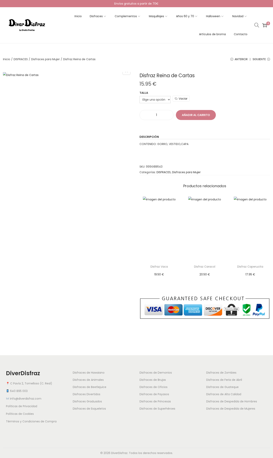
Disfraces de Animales (88, 380)
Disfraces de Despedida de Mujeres (230, 409)
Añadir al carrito (196, 115)
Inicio (6, 59)
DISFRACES (21, 59)
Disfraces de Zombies (221, 373)
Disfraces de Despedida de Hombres (231, 401)
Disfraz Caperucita (250, 267)
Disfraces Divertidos (86, 394)
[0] (264, 25)
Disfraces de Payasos (154, 394)
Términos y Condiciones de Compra (31, 421)
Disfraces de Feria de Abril (224, 380)
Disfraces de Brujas (152, 380)
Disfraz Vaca (159, 267)
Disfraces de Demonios (155, 373)
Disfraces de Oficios (153, 387)
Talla (143, 93)
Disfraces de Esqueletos (89, 409)
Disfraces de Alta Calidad (223, 394)
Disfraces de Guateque (222, 387)
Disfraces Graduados (87, 401)
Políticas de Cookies (20, 414)
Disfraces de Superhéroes (157, 409)
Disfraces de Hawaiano (89, 373)
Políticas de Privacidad (21, 406)
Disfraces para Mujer (45, 59)
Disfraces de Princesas (155, 401)
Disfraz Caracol (204, 267)
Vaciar (183, 99)
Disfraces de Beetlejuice (89, 387)
